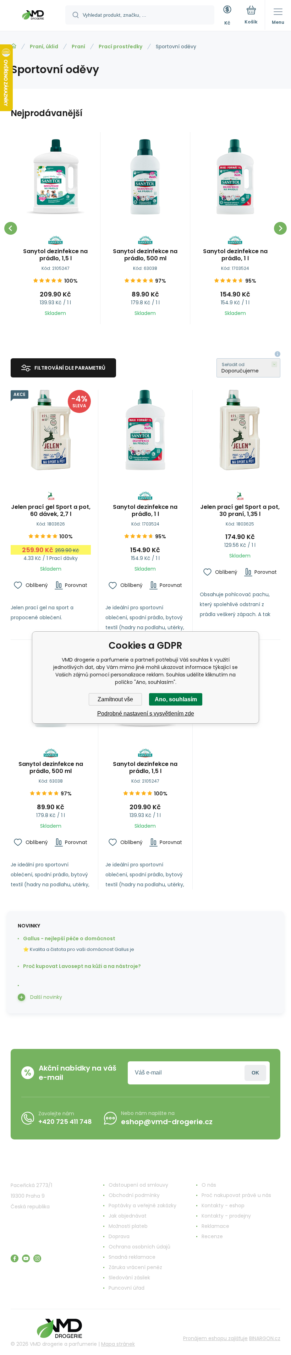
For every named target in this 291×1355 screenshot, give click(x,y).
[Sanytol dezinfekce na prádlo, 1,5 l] (55, 176)
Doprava (119, 1236)
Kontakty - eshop (223, 1205)
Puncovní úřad (126, 1287)
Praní (78, 46)
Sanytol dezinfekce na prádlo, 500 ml (145, 255)
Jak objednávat (128, 1215)
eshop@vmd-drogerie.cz (167, 1122)
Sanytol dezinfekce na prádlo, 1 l (235, 255)
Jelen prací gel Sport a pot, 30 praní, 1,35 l (240, 511)
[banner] (33, 16)
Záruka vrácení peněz (135, 1267)
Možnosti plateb (128, 1226)
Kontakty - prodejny (226, 1215)
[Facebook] (14, 1258)
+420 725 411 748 (65, 1121)
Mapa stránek (118, 1344)
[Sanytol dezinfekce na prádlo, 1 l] (235, 176)
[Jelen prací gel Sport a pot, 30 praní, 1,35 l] (240, 430)
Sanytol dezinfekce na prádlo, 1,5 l (55, 255)
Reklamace (215, 1226)
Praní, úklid (44, 46)
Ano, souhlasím (176, 699)
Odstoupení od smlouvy (138, 1184)
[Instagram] (37, 1258)
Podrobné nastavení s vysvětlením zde (145, 714)
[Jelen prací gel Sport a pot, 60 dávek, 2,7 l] (51, 430)
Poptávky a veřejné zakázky (142, 1205)
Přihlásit (255, 1073)
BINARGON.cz (264, 1338)
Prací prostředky (120, 46)
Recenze (212, 1236)
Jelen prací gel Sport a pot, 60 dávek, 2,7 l (50, 511)
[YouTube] (26, 1258)
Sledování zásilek (129, 1277)
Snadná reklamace (132, 1257)
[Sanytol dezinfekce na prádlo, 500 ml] (145, 176)
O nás (209, 1184)
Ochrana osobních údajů (139, 1246)
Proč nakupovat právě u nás (236, 1195)
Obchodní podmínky (134, 1195)
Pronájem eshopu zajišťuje (215, 1338)
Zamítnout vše (115, 699)
